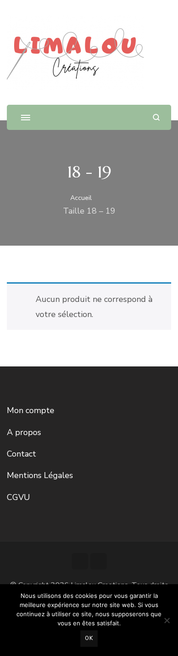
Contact (21, 453)
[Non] (166, 620)
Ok (89, 638)
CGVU (18, 497)
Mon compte (30, 410)
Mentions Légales (40, 475)
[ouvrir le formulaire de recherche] (156, 117)
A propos (24, 432)
